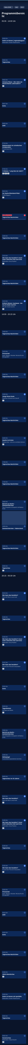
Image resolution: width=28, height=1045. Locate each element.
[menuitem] (20, 3)
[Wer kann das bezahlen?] (14, 585)
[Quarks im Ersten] (14, 430)
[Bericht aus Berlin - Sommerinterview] (14, 493)
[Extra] (14, 95)
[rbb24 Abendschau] (14, 964)
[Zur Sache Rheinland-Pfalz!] (14, 183)
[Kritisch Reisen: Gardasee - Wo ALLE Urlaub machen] (14, 293)
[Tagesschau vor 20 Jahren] (14, 768)
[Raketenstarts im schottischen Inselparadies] (14, 135)
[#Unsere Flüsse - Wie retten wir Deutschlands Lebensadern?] (14, 71)
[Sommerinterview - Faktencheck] (14, 518)
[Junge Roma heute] (14, 386)
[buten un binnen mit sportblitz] (14, 986)
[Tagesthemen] (14, 698)
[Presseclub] (14, 343)
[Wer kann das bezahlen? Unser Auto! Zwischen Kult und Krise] (14, 247)
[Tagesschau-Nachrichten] (14, 207)
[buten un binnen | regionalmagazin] (14, 30)
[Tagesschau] (14, 52)
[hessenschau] (14, 1027)
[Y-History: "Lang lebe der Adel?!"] (14, 160)
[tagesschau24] (14, 3)
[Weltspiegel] (14, 746)
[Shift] (14, 115)
